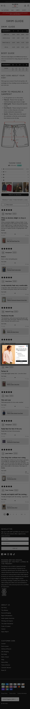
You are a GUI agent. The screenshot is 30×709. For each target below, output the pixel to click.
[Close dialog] (27, 346)
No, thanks (21, 362)
